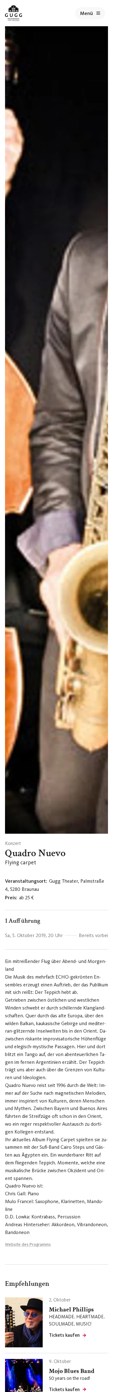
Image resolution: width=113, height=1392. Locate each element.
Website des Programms (28, 1244)
